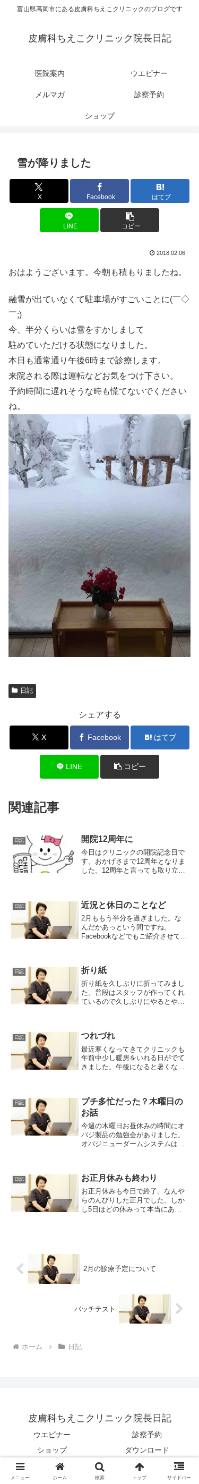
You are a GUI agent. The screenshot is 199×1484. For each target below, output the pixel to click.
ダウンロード (147, 1450)
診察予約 (147, 1434)
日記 (26, 690)
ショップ (52, 1450)
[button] (129, 220)
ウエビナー (52, 1434)
